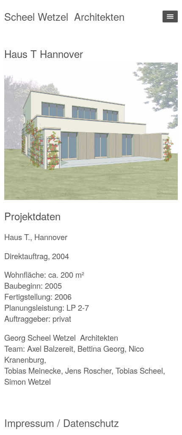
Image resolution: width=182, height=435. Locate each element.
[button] (47, 131)
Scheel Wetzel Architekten (64, 16)
